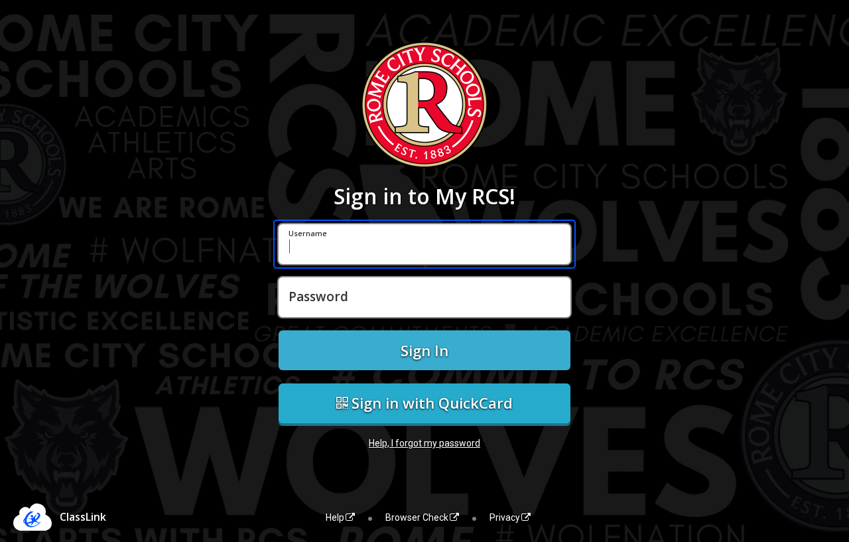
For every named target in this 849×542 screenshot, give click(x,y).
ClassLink (83, 516)
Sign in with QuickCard (430, 403)
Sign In (424, 350)
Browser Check (416, 517)
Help (335, 517)
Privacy (505, 517)
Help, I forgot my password (424, 443)
